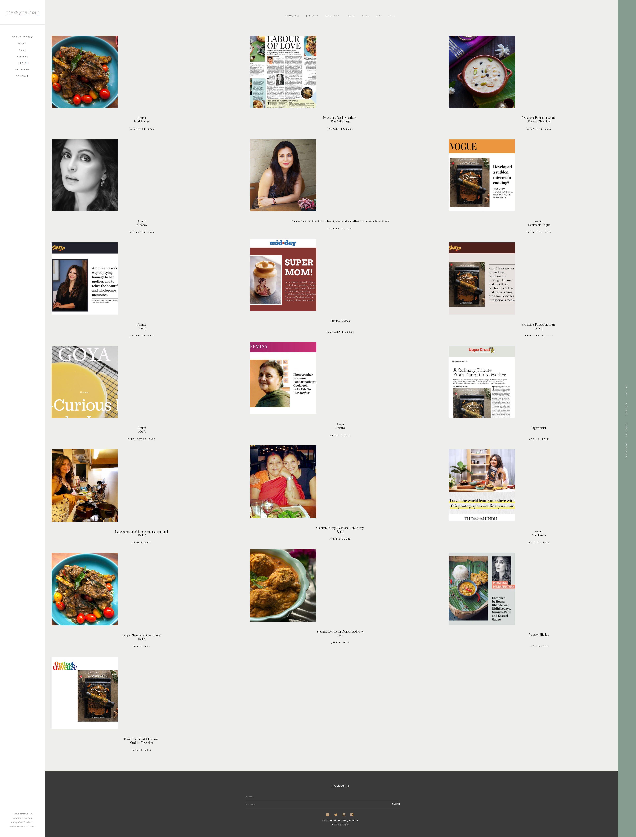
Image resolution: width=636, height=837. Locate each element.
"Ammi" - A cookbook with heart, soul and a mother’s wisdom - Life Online (340, 221)
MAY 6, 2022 (141, 646)
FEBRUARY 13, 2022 (340, 332)
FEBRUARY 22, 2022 (142, 439)
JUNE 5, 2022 (539, 646)
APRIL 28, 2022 (539, 542)
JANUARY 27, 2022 (340, 228)
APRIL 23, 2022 (340, 539)
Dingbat (345, 824)
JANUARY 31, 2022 (142, 335)
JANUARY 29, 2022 (539, 232)
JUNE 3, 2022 (340, 642)
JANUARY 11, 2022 (142, 129)
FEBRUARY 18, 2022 (539, 335)
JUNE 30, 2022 (142, 750)
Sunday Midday (340, 321)
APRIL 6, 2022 (142, 542)
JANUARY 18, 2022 (340, 129)
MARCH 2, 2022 (340, 435)
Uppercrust (539, 428)
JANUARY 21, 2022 (142, 232)
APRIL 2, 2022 (539, 439)
